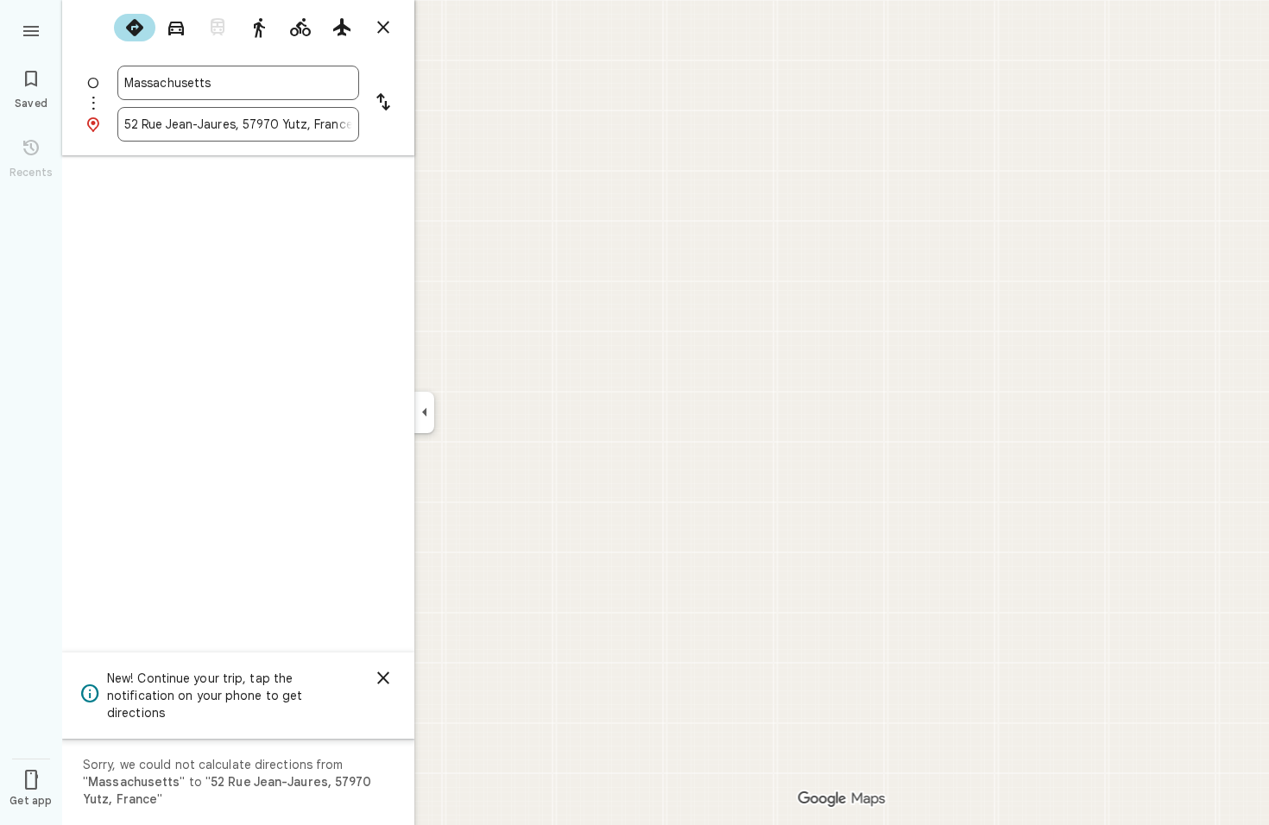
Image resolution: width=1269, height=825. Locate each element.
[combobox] (238, 83)
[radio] (134, 27)
